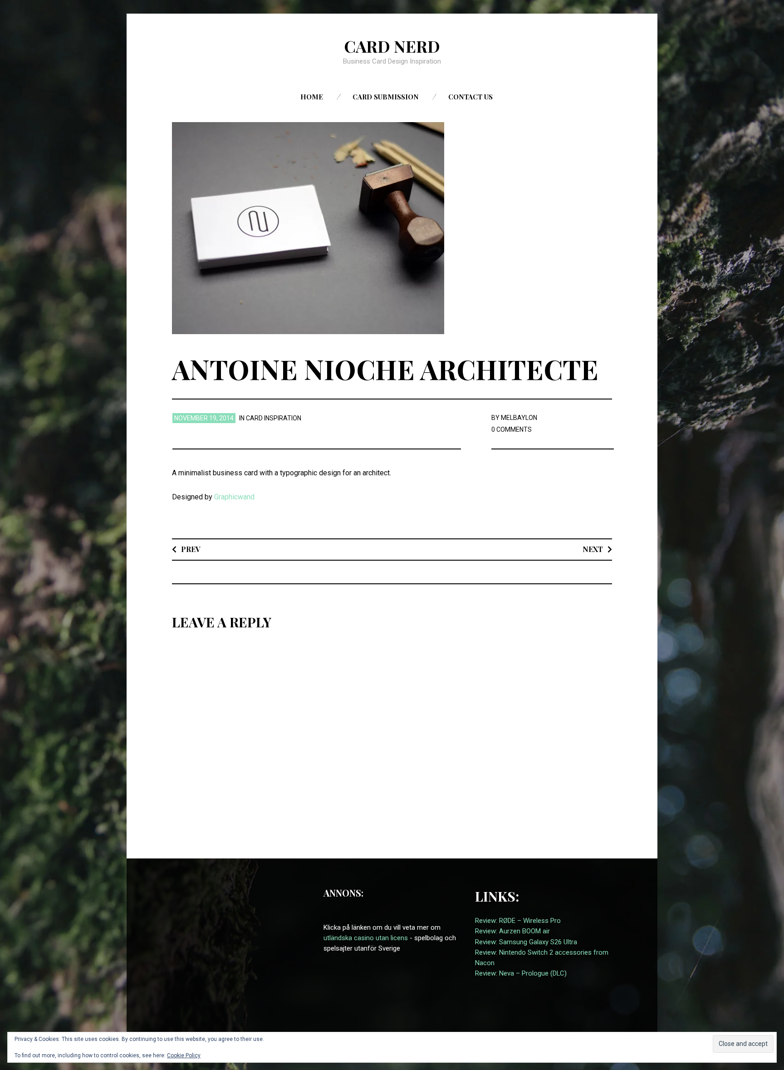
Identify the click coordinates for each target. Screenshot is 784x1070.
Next (593, 549)
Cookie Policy (184, 1055)
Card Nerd (392, 46)
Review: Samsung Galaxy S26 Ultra (526, 942)
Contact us (470, 96)
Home (311, 96)
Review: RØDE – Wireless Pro (518, 921)
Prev (191, 549)
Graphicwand (234, 497)
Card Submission (386, 96)
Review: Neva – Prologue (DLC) (521, 973)
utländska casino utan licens (365, 938)
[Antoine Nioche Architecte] (308, 227)
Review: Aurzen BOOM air (512, 931)
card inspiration (273, 418)
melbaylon (519, 417)
